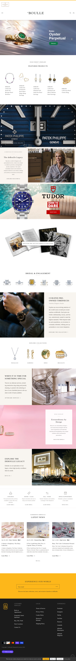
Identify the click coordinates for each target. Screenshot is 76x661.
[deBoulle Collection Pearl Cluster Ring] (66, 80)
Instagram (60, 612)
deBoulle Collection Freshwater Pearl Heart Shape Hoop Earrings (22, 90)
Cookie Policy (40, 615)
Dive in (7, 475)
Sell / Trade (47, 496)
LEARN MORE (10, 504)
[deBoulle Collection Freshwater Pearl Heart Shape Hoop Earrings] (24, 77)
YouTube (59, 618)
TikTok (59, 615)
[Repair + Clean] (29, 493)
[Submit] (57, 586)
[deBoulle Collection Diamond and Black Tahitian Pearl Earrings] (52, 78)
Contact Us (17, 627)
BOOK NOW (65, 504)
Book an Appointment (65, 496)
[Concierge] (10, 493)
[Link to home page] (5, 618)
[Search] (70, 13)
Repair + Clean (28, 496)
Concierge (10, 496)
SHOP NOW (53, 212)
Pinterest (59, 622)
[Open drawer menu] (2, 13)
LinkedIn (59, 625)
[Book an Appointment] (65, 493)
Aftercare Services (12, 397)
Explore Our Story (13, 178)
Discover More (58, 439)
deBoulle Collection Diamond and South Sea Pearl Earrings (37, 90)
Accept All (45, 659)
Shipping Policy (40, 623)
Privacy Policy (40, 612)
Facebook (59, 608)
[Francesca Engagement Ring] (6, 282)
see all (38, 560)
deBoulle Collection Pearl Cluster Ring (66, 90)
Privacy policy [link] (67, 659)
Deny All (53, 659)
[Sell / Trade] (47, 493)
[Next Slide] (71, 39)
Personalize (60, 659)
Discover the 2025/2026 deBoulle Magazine (38, 243)
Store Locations (18, 624)
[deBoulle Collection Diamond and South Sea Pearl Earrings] (38, 78)
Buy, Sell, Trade (18, 620)
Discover (53, 43)
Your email (21, 587)
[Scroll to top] (72, 656)
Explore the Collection (58, 332)
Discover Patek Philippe (14, 143)
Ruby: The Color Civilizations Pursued (63, 543)
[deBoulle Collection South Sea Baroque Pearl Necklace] (10, 78)
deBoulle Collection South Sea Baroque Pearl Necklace (9, 90)
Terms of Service (40, 608)
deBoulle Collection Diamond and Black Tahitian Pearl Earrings (52, 90)
